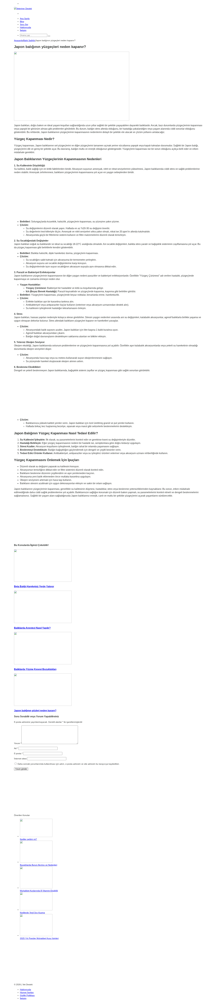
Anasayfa (18, 40)
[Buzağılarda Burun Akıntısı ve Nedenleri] (36, 862)
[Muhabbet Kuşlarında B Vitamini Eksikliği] (36, 888)
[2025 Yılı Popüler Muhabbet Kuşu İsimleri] (36, 935)
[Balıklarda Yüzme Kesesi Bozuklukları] (43, 663)
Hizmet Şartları (27, 992)
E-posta (18, 753)
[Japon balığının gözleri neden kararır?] (43, 705)
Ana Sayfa (25, 18)
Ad (16, 748)
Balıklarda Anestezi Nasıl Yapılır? (32, 628)
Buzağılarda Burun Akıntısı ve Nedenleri (38, 865)
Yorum (17, 743)
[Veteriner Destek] (23, 8)
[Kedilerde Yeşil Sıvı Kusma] (36, 909)
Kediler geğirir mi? (28, 839)
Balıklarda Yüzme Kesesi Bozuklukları (35, 669)
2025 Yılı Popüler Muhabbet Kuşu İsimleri (39, 938)
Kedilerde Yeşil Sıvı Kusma (32, 912)
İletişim (23, 30)
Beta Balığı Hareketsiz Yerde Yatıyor (34, 586)
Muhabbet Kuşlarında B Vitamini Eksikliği (39, 890)
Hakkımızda (25, 27)
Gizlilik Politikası (27, 995)
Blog (22, 21)
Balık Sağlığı (29, 40)
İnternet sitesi (20, 758)
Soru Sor (24, 24)
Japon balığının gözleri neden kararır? (35, 710)
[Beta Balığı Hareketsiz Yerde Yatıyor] (43, 581)
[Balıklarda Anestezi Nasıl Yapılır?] (43, 622)
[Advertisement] (108, 197)
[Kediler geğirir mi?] (36, 836)
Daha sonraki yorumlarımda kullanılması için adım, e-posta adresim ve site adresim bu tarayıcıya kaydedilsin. (69, 764)
